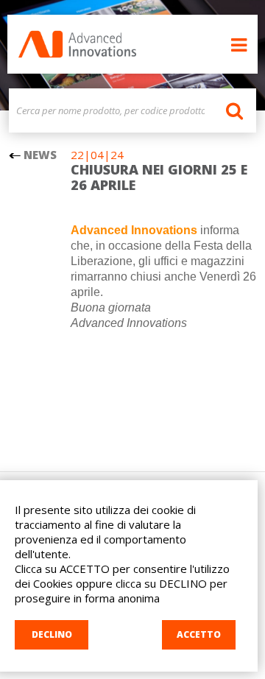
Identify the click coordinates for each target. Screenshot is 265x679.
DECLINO (52, 634)
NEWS (39, 154)
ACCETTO (199, 634)
